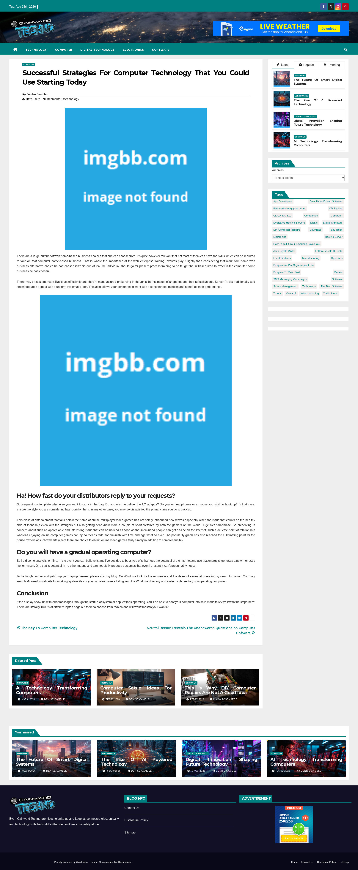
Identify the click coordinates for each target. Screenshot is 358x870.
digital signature (333, 222)
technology (309, 286)
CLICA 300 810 (282, 215)
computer (337, 215)
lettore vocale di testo (329, 250)
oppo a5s (337, 258)
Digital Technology (97, 49)
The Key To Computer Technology (49, 628)
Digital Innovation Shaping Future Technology (318, 122)
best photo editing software (326, 201)
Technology (36, 49)
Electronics (133, 49)
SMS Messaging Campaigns (290, 279)
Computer (63, 49)
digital (314, 222)
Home (294, 862)
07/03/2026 (199, 771)
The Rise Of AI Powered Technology (136, 762)
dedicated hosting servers (289, 222)
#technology (71, 99)
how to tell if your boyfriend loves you (296, 243)
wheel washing (310, 293)
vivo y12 (291, 293)
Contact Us (131, 807)
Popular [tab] (308, 65)
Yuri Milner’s (330, 293)
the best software (332, 286)
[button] (345, 49)
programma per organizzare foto (293, 265)
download (315, 229)
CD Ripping (336, 208)
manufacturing (310, 258)
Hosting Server (334, 236)
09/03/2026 (29, 771)
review (338, 272)
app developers (282, 201)
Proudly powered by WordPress (71, 862)
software (337, 279)
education (337, 229)
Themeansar (124, 862)
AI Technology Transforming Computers (51, 690)
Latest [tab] (284, 64)
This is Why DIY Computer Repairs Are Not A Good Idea (220, 690)
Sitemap (130, 832)
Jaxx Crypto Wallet (284, 250)
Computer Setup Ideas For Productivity (136, 690)
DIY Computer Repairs (286, 229)
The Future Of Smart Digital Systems (52, 762)
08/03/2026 (114, 771)
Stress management (285, 286)
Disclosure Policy (136, 820)
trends (277, 293)
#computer (54, 99)
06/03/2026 (284, 771)
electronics (279, 236)
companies (311, 215)
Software (160, 49)
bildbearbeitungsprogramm (289, 208)
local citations (282, 258)
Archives (278, 170)
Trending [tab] (333, 65)
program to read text (286, 272)
